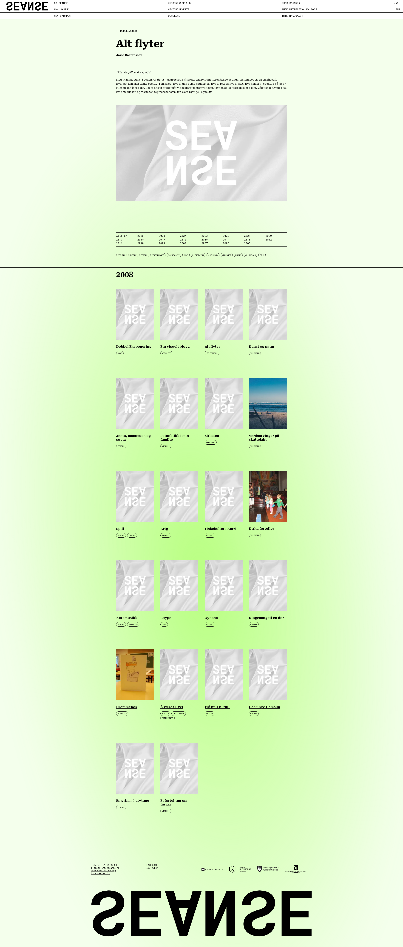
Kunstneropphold (179, 3)
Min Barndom (62, 15)
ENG (398, 9)
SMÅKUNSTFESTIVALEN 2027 (299, 9)
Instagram (152, 867)
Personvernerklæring (103, 870)
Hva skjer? (62, 9)
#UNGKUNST (175, 15)
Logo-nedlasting (100, 873)
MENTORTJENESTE (178, 9)
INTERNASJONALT (292, 15)
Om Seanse (61, 3)
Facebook (151, 865)
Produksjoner (291, 3)
